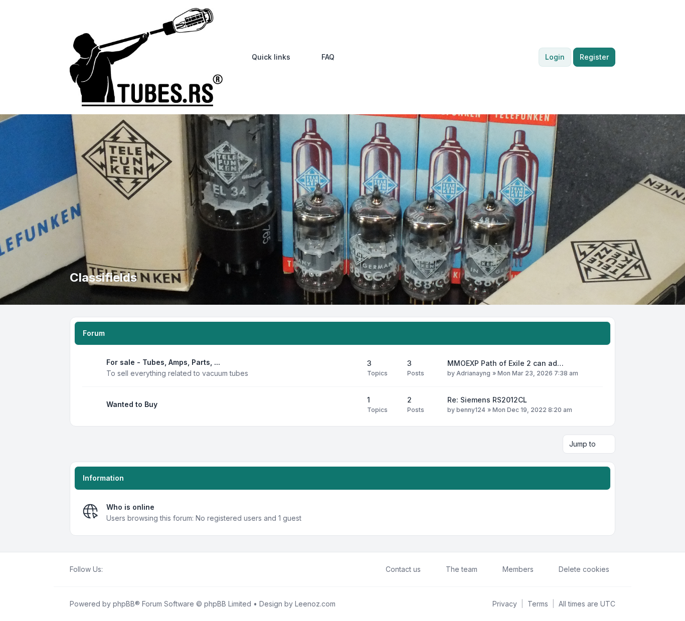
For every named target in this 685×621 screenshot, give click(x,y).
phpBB (124, 603)
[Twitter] (117, 569)
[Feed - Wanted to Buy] (350, 404)
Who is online (130, 507)
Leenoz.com (315, 603)
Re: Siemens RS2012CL (487, 399)
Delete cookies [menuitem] (584, 569)
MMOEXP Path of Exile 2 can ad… (505, 363)
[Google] (133, 569)
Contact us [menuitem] (403, 569)
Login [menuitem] (555, 57)
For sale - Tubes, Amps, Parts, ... (163, 362)
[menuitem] (266, 57)
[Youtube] (125, 569)
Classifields (103, 277)
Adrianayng (473, 373)
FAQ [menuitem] (327, 57)
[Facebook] (109, 569)
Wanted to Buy (131, 404)
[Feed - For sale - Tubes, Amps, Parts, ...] (350, 367)
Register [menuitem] (594, 57)
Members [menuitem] (518, 569)
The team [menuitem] (461, 569)
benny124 (470, 409)
